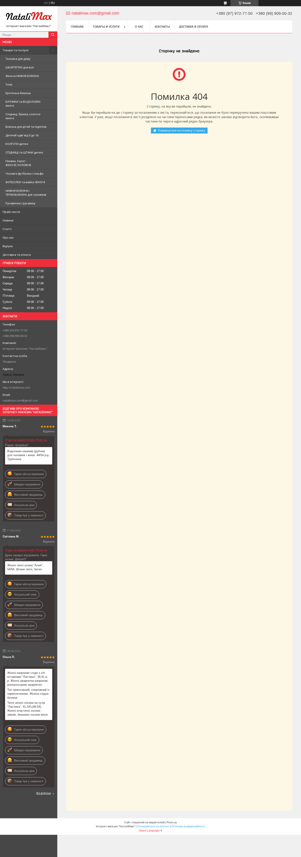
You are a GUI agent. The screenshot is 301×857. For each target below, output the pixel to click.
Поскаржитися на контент (153, 826)
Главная (77, 26)
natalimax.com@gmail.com (20, 400)
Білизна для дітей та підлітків (26, 127)
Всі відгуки (43, 793)
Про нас (8, 237)
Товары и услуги (106, 26)
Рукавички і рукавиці (20, 203)
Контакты (162, 26)
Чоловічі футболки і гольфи (24, 173)
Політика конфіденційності (188, 826)
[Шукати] (52, 34)
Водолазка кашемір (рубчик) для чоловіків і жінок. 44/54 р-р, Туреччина (28, 455)
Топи (9, 84)
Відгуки (8, 246)
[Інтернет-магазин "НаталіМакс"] (28, 16)
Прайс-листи (11, 212)
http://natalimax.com (16, 387)
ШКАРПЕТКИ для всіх (20, 67)
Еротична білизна (18, 93)
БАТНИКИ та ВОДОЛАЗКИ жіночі (23, 104)
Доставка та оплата (17, 255)
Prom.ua (172, 822)
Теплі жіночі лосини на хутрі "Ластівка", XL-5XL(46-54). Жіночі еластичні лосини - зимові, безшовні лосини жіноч (27, 708)
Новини (8, 220)
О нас (139, 26)
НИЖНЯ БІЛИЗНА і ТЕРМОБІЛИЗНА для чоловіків (26, 193)
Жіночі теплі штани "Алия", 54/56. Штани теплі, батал (25, 567)
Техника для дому (18, 59)
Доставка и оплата (193, 26)
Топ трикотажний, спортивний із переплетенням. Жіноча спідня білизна (28, 693)
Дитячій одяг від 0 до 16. (22, 135)
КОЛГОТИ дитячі (17, 144)
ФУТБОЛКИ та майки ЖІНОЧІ (25, 182)
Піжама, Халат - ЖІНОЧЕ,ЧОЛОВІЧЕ (18, 163)
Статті (7, 229)
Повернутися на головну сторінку (181, 130)
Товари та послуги (15, 50)
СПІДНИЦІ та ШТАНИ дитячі (24, 152)
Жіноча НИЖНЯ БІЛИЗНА (22, 76)
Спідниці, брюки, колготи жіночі (23, 116)
